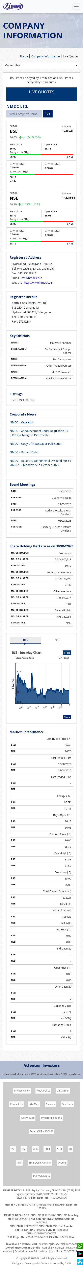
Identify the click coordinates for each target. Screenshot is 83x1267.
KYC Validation (41, 1176)
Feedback (67, 1104)
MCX (35, 1149)
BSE (25, 640)
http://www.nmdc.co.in (38, 282)
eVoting (62, 1162)
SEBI (59, 1149)
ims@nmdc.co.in (31, 278)
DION (68, 1263)
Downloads (27, 1118)
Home (24, 56)
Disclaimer (63, 1090)
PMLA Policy (43, 1090)
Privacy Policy (22, 1090)
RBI (70, 1149)
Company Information (45, 56)
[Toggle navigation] (76, 6)
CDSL (47, 1149)
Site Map (34, 1104)
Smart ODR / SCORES (41, 1131)
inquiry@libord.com (37, 1251)
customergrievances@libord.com (58, 1244)
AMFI (19, 1162)
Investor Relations (51, 1118)
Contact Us (16, 1104)
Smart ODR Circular (40, 1162)
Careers (50, 1104)
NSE (57, 640)
